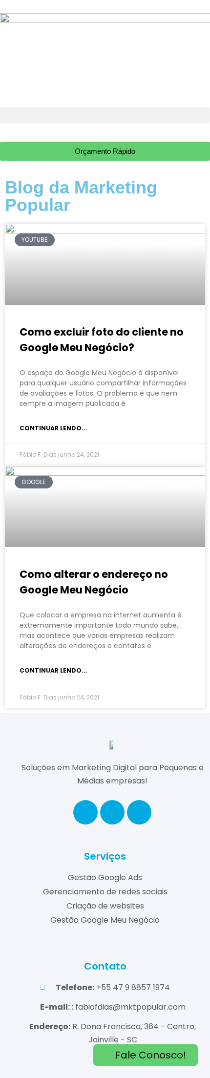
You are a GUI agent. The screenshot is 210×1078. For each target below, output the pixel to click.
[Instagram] (112, 812)
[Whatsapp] (139, 812)
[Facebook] (85, 812)
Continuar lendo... (53, 428)
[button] (105, 115)
